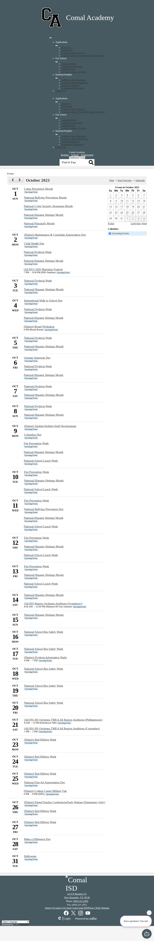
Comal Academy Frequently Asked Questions (83, 55)
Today (111, 223)
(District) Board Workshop (39, 326)
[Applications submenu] (56, 45)
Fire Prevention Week (36, 443)
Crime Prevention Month (38, 188)
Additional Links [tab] (77, 157)
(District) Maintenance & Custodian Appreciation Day (55, 234)
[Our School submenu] (56, 61)
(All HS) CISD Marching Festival (43, 269)
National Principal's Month (39, 223)
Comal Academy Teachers (73, 72)
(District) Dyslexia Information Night (45, 657)
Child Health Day (34, 243)
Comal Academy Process (73, 53)
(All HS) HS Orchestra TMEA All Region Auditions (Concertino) (62, 728)
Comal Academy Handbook (74, 82)
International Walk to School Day (43, 300)
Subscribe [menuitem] (140, 180)
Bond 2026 (66, 50)
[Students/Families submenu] (56, 78)
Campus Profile (68, 63)
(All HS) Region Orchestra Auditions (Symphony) (53, 603)
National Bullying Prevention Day (44, 509)
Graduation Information (72, 88)
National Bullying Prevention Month (45, 197)
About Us (66, 47)
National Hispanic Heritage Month (43, 214)
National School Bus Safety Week (43, 631)
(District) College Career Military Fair (45, 791)
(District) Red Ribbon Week (40, 739)
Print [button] (111, 180)
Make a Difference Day (37, 839)
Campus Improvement (71, 66)
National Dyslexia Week (38, 252)
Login (67, 918)
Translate (24, 924)
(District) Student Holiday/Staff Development (50, 426)
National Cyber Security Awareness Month (48, 206)
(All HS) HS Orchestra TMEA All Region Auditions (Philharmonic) (63, 719)
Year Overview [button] (124, 180)
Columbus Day (33, 434)
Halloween (30, 856)
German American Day (37, 357)
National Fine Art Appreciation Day (44, 782)
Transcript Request (70, 85)
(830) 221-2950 (80, 901)
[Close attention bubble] (149, 913)
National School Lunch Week (41, 460)
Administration (68, 69)
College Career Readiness (73, 80)
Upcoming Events (120, 233)
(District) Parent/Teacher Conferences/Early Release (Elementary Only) (64, 802)
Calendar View (139, 223)
